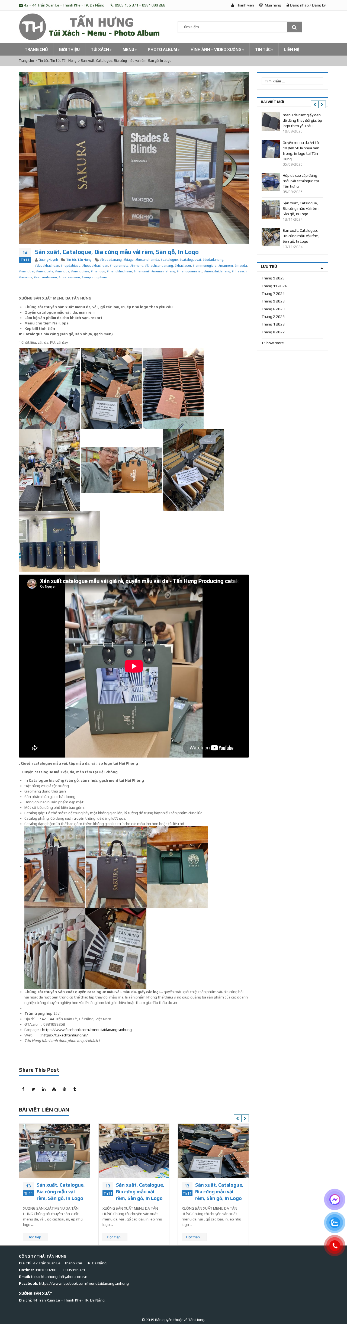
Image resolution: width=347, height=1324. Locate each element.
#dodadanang (213, 260)
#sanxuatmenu (45, 277)
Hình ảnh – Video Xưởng (216, 49)
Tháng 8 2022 (273, 332)
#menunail (142, 271)
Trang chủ (36, 49)
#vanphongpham (94, 277)
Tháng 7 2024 (273, 293)
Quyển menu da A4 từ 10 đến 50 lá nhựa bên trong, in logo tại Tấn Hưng (301, 150)
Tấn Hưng (195, 1319)
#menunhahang (163, 271)
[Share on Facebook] (23, 1089)
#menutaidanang (217, 271)
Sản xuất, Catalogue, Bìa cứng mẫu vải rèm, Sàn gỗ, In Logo (61, 1191)
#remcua (25, 277)
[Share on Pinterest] (64, 1089)
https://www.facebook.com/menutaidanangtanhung (87, 1029)
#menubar (26, 271)
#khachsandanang (159, 266)
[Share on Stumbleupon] (54, 1089)
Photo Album (163, 49)
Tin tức (263, 49)
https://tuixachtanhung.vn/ (64, 1035)
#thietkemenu (69, 277)
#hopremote (119, 266)
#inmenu (136, 266)
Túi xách (100, 49)
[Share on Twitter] (33, 1089)
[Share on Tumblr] (74, 1089)
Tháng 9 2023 (273, 301)
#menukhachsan (119, 271)
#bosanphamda (147, 260)
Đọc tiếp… (36, 1237)
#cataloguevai (190, 260)
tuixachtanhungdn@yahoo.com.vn (59, 1276)
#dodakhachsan (47, 266)
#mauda (240, 266)
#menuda (62, 271)
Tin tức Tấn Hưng (79, 260)
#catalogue (169, 260)
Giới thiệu (69, 49)
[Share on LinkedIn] (44, 1089)
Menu (129, 49)
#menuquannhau (190, 271)
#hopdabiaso (71, 266)
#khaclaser (183, 266)
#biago (128, 260)
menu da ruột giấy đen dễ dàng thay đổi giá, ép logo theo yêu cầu (302, 120)
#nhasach (239, 271)
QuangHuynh (48, 260)
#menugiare (80, 271)
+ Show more (273, 343)
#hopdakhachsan (95, 266)
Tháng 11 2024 (274, 286)
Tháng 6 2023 (273, 309)
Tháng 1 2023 (273, 324)
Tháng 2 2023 (273, 316)
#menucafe (44, 271)
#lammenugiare (205, 266)
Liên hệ (291, 49)
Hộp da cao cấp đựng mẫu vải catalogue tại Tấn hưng (301, 180)
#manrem (225, 266)
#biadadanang (111, 260)
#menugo (98, 271)
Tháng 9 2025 (273, 278)
